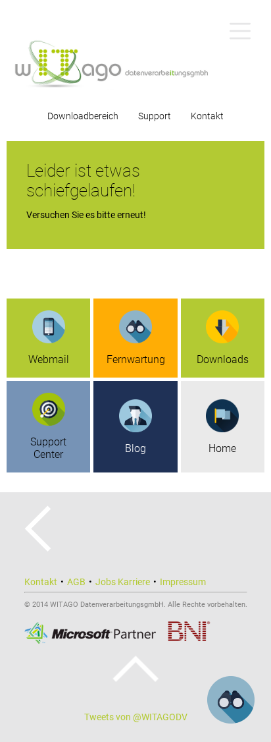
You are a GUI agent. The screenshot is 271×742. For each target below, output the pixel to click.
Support (154, 116)
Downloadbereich (82, 116)
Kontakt (207, 116)
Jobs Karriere (122, 582)
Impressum (183, 582)
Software (135, 21)
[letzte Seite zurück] (37, 549)
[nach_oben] (135, 669)
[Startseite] (135, 62)
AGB (76, 582)
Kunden (135, 106)
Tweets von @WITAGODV (135, 717)
